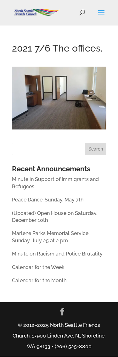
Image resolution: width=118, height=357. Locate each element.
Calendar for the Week (38, 267)
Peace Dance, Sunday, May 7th (47, 200)
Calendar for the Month (39, 280)
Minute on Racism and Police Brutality (57, 254)
